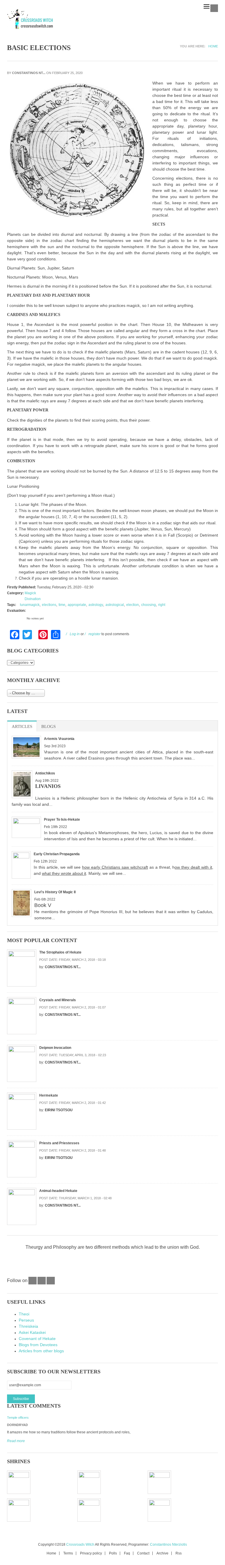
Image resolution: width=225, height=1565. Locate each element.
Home (213, 46)
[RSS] (51, 1283)
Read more (16, 1441)
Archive (162, 1553)
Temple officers (18, 1417)
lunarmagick (30, 605)
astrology (95, 605)
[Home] (30, 19)
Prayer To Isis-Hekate (62, 819)
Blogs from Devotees (38, 1344)
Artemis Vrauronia (59, 739)
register (94, 634)
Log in (75, 634)
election (132, 605)
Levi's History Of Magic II (55, 892)
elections (49, 605)
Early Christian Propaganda (57, 854)
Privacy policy (91, 1553)
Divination (33, 599)
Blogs (48, 726)
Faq (127, 1553)
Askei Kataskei (32, 1332)
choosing (148, 605)
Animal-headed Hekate (58, 1191)
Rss (178, 1553)
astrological (114, 605)
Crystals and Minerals (57, 1000)
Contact (143, 1553)
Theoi (24, 1314)
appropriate (77, 605)
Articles (24, 726)
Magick (30, 593)
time (62, 605)
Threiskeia (28, 1326)
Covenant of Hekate (37, 1338)
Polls (113, 1553)
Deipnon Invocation (55, 1048)
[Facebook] (32, 1283)
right (161, 605)
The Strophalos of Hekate (60, 952)
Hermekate (48, 1095)
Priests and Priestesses (59, 1143)
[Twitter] (42, 1283)
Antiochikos (45, 773)
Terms (68, 1553)
